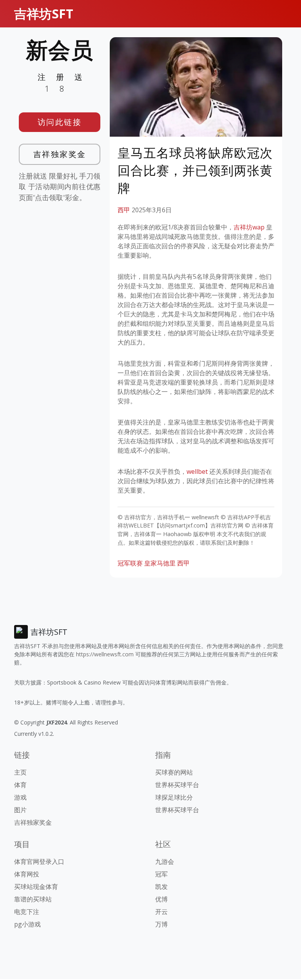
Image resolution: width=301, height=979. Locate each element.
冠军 (161, 874)
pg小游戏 (27, 924)
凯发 (161, 886)
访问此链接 (60, 122)
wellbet (197, 471)
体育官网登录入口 (39, 861)
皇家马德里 (160, 563)
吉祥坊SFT (43, 13)
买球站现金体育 (36, 886)
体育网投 (26, 874)
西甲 (124, 210)
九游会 (164, 861)
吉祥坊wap (249, 227)
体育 (20, 784)
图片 (20, 810)
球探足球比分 (174, 797)
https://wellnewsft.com (105, 654)
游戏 (20, 797)
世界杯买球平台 (177, 784)
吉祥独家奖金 (59, 154)
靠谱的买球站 (33, 899)
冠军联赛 (130, 563)
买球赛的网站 (174, 772)
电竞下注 (26, 911)
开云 (161, 911)
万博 (161, 924)
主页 (20, 772)
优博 (161, 899)
